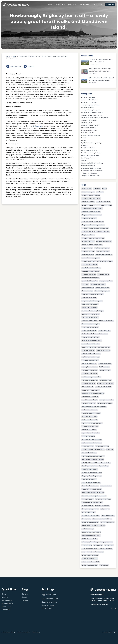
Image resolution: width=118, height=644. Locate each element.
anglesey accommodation (91, 195)
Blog (14, 56)
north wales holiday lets (90, 426)
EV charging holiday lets (90, 317)
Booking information (49, 602)
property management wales (92, 472)
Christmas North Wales (89, 264)
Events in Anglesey (87, 133)
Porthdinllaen (103, 466)
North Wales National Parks (90, 155)
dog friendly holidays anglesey (92, 301)
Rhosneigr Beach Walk (103, 499)
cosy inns (85, 284)
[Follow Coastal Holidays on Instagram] (112, 608)
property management (89, 469)
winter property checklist (90, 562)
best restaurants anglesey (90, 258)
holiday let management (90, 360)
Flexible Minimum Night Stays (92, 340)
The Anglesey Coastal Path (91, 535)
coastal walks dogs (105, 281)
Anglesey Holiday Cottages (90, 110)
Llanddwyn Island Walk (89, 400)
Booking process (48, 605)
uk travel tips (98, 545)
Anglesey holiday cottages (91, 211)
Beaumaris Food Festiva (104, 254)
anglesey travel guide (102, 248)
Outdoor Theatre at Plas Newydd (93, 449)
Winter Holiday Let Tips (89, 558)
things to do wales (106, 542)
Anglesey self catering (103, 241)
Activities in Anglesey (88, 97)
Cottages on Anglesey (98, 284)
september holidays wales (90, 515)
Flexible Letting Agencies (90, 337)
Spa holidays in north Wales (102, 519)
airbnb (104, 188)
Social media (86, 519)
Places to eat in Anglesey (101, 463)
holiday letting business (90, 380)
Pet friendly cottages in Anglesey (93, 456)
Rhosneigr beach (87, 499)
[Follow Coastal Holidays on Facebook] (115, 608)
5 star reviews (86, 188)
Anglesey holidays (88, 235)
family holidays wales (89, 330)
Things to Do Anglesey (89, 538)
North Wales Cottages (89, 416)
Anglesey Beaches (87, 107)
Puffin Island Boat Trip (89, 479)
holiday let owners (105, 363)
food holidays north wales (90, 344)
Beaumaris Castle (88, 254)
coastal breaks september (90, 271)
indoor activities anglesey (90, 390)
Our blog (25, 594)
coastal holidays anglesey (90, 278)
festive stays (103, 334)
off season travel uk (102, 446)
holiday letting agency (89, 373)
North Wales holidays (89, 429)
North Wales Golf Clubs (89, 150)
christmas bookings (88, 261)
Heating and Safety (103, 350)
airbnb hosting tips (88, 192)
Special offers (84, 4)
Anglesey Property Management (93, 238)
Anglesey (100, 192)
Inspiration (71, 4)
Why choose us (7, 603)
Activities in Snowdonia (89, 102)
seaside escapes (87, 505)
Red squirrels (37, 126)
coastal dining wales (89, 274)
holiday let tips (104, 367)
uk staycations (87, 545)
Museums (84, 145)
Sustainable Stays (88, 529)
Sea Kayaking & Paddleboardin (92, 502)
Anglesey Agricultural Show (90, 105)
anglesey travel (87, 248)
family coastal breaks (106, 320)
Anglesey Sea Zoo (88, 241)
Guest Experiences (88, 350)
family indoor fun (104, 330)
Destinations (59, 4)
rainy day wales (105, 486)
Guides (83, 140)
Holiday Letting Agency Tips (91, 377)
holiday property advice (105, 383)
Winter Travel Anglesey (90, 565)
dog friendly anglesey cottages (92, 294)
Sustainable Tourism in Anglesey (91, 170)
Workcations (104, 565)
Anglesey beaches (88, 202)
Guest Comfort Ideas (89, 347)
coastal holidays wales (89, 281)
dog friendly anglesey (102, 291)
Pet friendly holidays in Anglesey (92, 163)
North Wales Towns (87, 158)
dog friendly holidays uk (90, 304)
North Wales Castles (88, 148)
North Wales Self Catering (90, 433)
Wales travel (109, 545)
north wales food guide (89, 419)
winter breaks (98, 552)
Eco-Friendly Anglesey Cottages (92, 311)
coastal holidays (103, 274)
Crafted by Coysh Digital (109, 632)
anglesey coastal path (89, 205)
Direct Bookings (87, 291)
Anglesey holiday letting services (92, 115)
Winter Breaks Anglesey (90, 555)
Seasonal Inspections (102, 505)
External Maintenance (89, 320)
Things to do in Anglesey (89, 173)
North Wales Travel (88, 436)
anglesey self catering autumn (92, 244)
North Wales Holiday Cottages (91, 153)
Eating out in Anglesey (88, 128)
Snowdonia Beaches (88, 165)
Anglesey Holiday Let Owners (92, 215)
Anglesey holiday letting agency (92, 112)
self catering (104, 509)
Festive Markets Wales (89, 334)
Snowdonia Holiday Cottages (91, 168)
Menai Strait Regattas (104, 403)
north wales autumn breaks (91, 413)
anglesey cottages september (92, 208)
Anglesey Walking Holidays (90, 125)
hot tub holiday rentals (103, 387)
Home (50, 4)
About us (5, 597)
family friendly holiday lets (91, 324)
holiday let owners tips (89, 367)
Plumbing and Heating (89, 466)
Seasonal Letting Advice (90, 509)
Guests (83, 138)
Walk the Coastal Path (89, 548)
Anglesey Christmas (103, 202)
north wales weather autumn (91, 443)
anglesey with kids (88, 251)
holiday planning (105, 380)
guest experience (104, 347)
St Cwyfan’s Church (107, 522)
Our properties (7, 600)
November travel (87, 446)
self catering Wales (88, 512)
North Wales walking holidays (92, 439)
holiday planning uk (88, 383)
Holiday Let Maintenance (90, 357)
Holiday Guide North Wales (91, 353)
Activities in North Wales (89, 100)
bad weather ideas (103, 251)
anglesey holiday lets (89, 218)
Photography (86, 463)
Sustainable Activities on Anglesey (93, 525)
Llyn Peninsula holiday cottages (91, 143)
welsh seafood (87, 552)
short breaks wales (108, 515)
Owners (83, 160)
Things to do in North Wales (90, 176)
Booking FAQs (47, 608)
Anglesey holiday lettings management (95, 228)
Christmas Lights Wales (104, 261)
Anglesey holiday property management (94, 117)
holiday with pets (87, 387)
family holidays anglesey (90, 327)
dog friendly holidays (89, 297)
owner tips (109, 449)
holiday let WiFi (105, 370)
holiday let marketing (89, 363)
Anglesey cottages (105, 205)
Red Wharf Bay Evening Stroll (92, 489)
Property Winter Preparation (91, 476)
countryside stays (88, 287)
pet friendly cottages (89, 453)
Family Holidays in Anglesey (90, 135)
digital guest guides (102, 287)
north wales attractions (90, 410)
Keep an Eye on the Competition (93, 393)
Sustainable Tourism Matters (91, 532)
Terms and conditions (24, 632)
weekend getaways (105, 548)
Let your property (97, 4)
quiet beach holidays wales (91, 482)
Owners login (6, 606)
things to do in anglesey (90, 542)
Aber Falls (97, 188)
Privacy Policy (36, 632)
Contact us (110, 4)
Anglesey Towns (86, 122)
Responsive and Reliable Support (93, 492)
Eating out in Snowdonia (89, 130)
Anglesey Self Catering (88, 120)
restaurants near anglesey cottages (94, 495)
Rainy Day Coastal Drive (90, 486)
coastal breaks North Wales (91, 268)
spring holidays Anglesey (90, 522)
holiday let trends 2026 (89, 370)
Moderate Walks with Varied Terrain (94, 406)
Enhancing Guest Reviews (90, 314)
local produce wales (106, 400)
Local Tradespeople (88, 403)
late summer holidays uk (90, 396)
